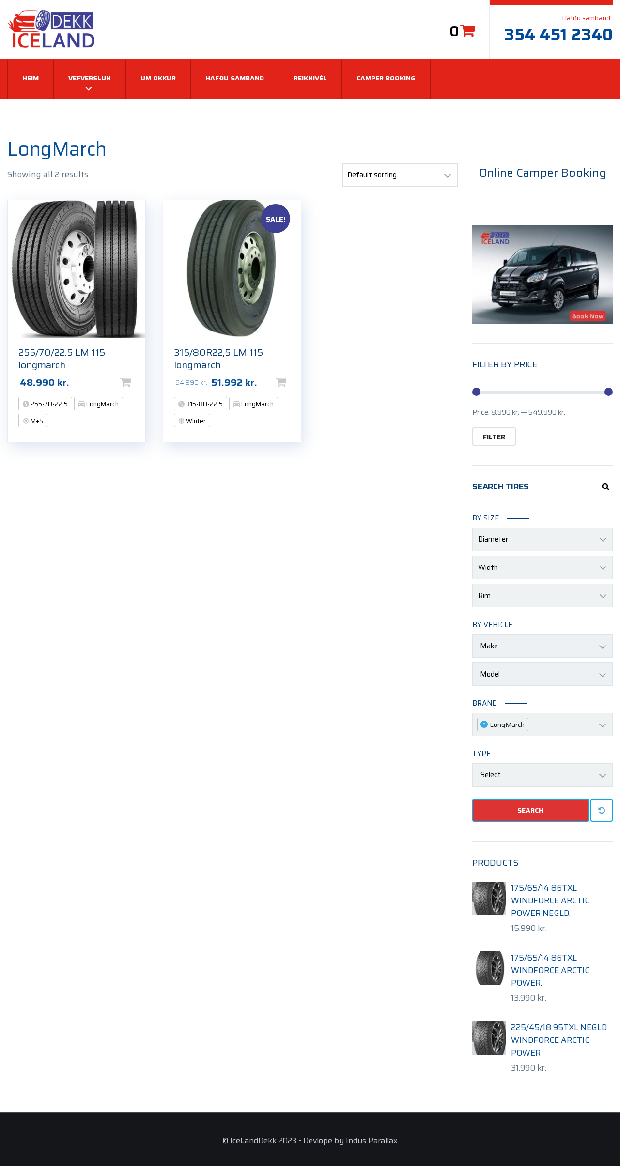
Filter (494, 436)
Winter (195, 421)
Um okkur (158, 78)
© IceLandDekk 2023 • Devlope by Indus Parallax (310, 1140)
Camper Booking (386, 78)
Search (530, 810)
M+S (36, 421)
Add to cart (141, 382)
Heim (30, 78)
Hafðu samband (234, 78)
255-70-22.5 (48, 404)
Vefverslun (89, 78)
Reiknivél (310, 78)
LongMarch (102, 404)
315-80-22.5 (204, 404)
